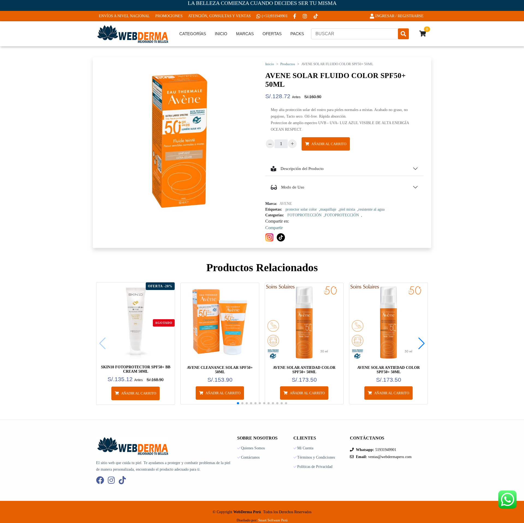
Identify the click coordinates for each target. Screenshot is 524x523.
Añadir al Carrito (328, 144)
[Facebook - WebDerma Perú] (295, 16)
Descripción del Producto (302, 168)
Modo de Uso (292, 187)
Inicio (221, 33)
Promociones (169, 16)
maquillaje (328, 209)
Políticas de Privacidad (314, 467)
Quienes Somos (253, 448)
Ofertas (272, 33)
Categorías (192, 33)
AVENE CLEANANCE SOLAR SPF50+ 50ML (220, 370)
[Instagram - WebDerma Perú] (305, 16)
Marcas (245, 33)
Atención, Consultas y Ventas (219, 16)
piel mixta (347, 209)
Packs (297, 33)
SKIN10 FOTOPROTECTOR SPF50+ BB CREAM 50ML (135, 369)
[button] (421, 343)
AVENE (285, 204)
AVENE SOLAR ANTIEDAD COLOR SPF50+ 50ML (304, 370)
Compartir (274, 227)
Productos (287, 64)
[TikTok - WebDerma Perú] (316, 16)
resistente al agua (371, 209)
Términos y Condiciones (316, 457)
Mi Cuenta (305, 448)
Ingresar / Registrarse (399, 16)
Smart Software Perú (273, 520)
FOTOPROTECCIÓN (304, 215)
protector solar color (301, 209)
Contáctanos (250, 457)
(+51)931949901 (275, 16)
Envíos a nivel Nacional (124, 16)
